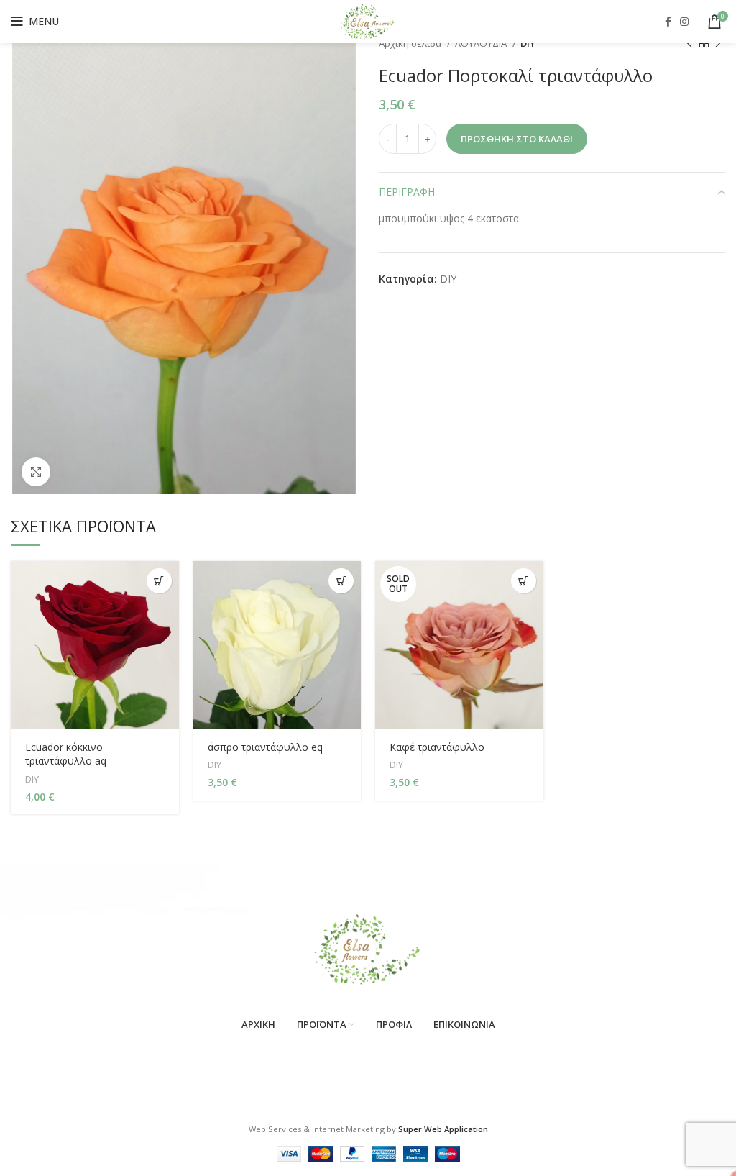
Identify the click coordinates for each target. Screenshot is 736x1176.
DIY (527, 43)
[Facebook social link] (668, 21)
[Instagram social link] (684, 21)
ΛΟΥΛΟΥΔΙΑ (482, 43)
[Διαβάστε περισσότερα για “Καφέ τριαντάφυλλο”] (523, 580)
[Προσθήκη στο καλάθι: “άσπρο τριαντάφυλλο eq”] (341, 580)
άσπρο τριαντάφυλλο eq (265, 747)
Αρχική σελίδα (411, 43)
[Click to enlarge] (36, 471)
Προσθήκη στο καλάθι (517, 138)
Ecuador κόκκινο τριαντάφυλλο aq (65, 754)
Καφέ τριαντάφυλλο (437, 747)
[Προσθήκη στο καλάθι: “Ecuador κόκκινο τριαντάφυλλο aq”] (159, 580)
